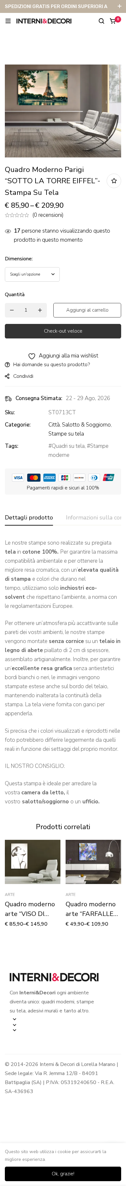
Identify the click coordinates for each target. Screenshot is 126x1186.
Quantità (15, 294)
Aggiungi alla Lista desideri (114, 181)
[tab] (29, 518)
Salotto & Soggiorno (86, 424)
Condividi (23, 376)
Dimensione (19, 258)
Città (54, 424)
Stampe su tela (66, 433)
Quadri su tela (68, 446)
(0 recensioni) (48, 215)
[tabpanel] (63, 672)
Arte (10, 894)
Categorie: (18, 424)
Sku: (10, 412)
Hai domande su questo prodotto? (51, 364)
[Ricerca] (101, 21)
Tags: (11, 446)
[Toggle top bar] (119, 6)
